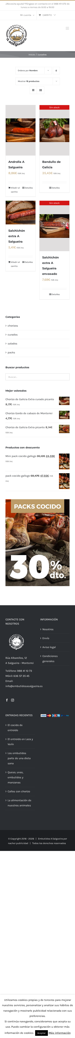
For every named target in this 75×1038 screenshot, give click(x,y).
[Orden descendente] (56, 70)
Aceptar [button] (41, 1033)
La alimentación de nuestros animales (19, 803)
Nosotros (48, 629)
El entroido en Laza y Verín (20, 741)
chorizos (13, 325)
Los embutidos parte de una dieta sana (19, 758)
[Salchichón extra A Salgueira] (20, 212)
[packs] (37, 500)
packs (11, 352)
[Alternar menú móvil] (68, 28)
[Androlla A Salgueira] (20, 130)
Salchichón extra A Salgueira (16, 236)
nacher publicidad (18, 843)
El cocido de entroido (15, 727)
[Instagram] (12, 700)
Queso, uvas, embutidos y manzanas (15, 777)
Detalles (29, 188)
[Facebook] (6, 700)
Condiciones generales (50, 658)
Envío (45, 638)
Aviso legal (49, 647)
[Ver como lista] (40, 90)
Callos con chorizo (19, 791)
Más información (60, 1033)
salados (12, 343)
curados (13, 334)
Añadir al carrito (15, 190)
